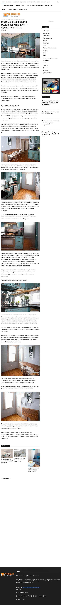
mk (30, 596)
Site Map (18, 589)
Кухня (22, 5)
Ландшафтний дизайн (8, 5)
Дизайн (10, 9)
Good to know (5, 445)
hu (22, 596)
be (19, 596)
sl (36, 596)
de (19, 599)
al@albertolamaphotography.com (31, 587)
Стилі (52, 5)
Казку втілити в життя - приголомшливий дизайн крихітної (33, 470)
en (17, 596)
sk (34, 596)
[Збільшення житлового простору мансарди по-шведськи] (20, 453)
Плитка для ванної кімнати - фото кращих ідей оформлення (50, 123)
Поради (15, 9)
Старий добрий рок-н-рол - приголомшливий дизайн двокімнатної (50, 102)
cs (26, 596)
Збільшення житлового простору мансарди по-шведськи (20, 460)
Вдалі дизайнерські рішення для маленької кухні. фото (7, 461)
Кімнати (4, 9)
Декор (38, 1)
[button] (58, 2)
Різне (48, 1)
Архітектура (16, 1)
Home (3, 1)
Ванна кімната (31, 1)
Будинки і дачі (23, 9)
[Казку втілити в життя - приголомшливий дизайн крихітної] (34, 458)
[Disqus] (20, 500)
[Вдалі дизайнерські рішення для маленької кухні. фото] (7, 453)
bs (40, 596)
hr (24, 596)
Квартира (43, 1)
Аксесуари (8, 1)
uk (42, 596)
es (23, 599)
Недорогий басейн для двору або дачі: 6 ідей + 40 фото (50, 134)
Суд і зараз (23, 1)
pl (28, 596)
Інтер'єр (18, 5)
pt (21, 599)
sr (38, 596)
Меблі (27, 5)
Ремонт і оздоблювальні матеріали (39, 5)
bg (44, 596)
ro (32, 596)
